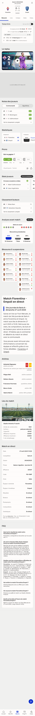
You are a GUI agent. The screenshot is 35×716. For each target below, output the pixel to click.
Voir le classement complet (11, 122)
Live (11, 18)
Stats (25, 18)
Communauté (10, 106)
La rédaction (9, 516)
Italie (30, 479)
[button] (17, 60)
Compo (18, 18)
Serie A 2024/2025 (17, 2)
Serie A (29, 456)
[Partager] (32, 3)
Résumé (4, 18)
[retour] (3, 3)
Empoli (6, 352)
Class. (31, 18)
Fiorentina (22, 349)
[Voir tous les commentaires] (27, 168)
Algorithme (25, 106)
